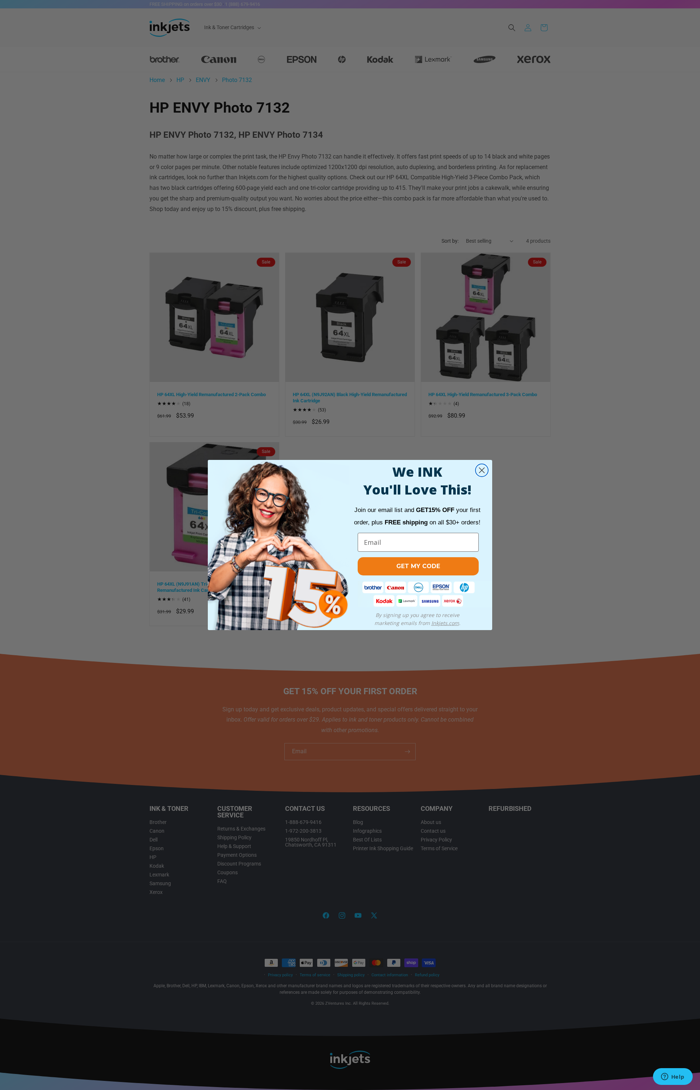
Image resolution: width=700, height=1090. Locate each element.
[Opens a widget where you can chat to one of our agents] (673, 1077)
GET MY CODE (418, 566)
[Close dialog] (481, 470)
